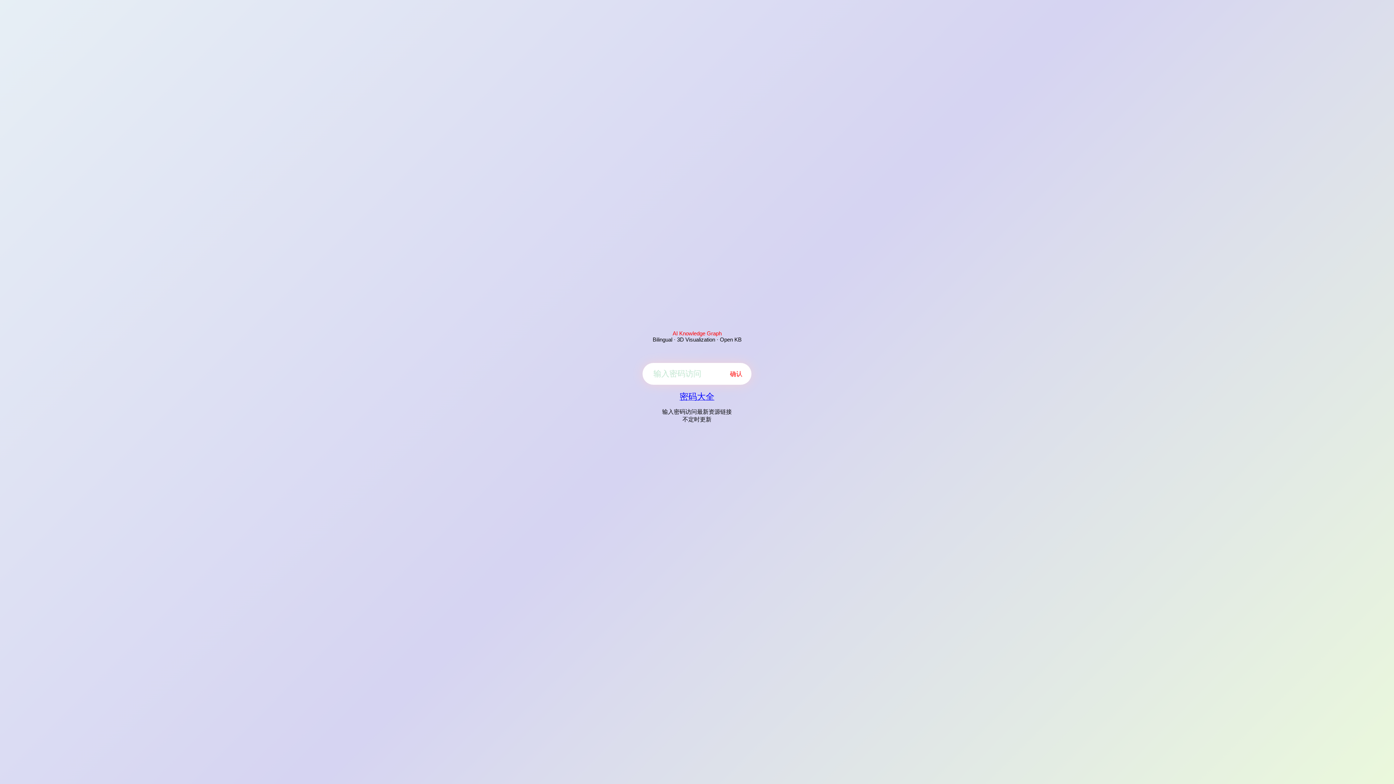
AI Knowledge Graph (697, 333)
